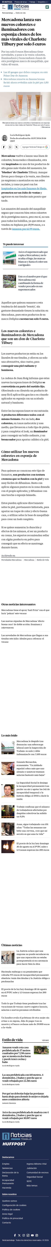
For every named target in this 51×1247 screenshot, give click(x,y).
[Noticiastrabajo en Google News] (36, 1235)
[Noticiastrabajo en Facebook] (14, 1235)
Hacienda (6, 1187)
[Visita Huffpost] (47, 7)
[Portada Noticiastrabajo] (25, 1136)
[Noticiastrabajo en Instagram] (23, 1235)
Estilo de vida (43, 559)
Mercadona (29, 559)
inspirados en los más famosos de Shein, (24, 188)
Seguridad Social (35, 1176)
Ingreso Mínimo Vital (37, 1163)
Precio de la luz (21, 2)
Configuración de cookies (14, 1205)
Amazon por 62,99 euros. (26, 228)
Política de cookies (11, 1209)
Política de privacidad (12, 1218)
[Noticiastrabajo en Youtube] (32, 1235)
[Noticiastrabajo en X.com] (19, 1235)
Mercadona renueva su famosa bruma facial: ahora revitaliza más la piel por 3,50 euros (26, 82)
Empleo (5, 1163)
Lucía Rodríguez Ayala (20, 135)
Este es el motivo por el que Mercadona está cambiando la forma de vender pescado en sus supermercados (32, 283)
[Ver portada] (18, 7)
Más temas (32, 1185)
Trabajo (32, 2)
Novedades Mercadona (11, 559)
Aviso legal (7, 1213)
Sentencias (7, 1168)
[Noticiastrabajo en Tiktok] (27, 1235)
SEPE (29, 1181)
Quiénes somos (9, 1200)
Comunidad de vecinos (38, 1172)
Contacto (6, 1222)
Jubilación (32, 1168)
